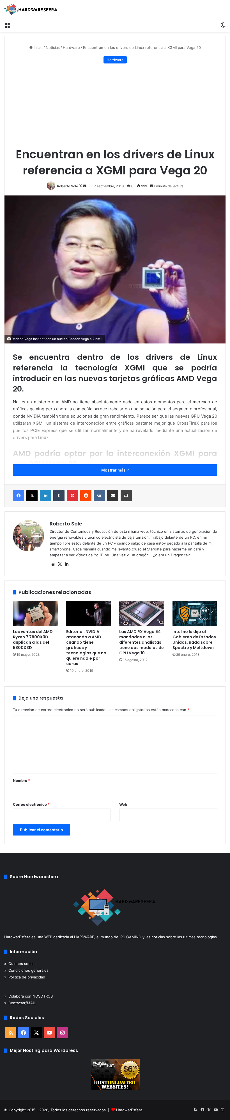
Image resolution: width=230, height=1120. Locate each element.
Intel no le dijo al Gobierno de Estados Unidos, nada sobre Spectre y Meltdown (194, 639)
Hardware (71, 47)
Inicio (38, 47)
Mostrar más (114, 470)
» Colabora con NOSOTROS (28, 996)
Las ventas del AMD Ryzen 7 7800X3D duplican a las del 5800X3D (33, 639)
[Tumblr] (59, 495)
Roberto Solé (67, 186)
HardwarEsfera (129, 1110)
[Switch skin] (223, 25)
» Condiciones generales (26, 970)
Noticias (53, 47)
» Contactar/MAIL (20, 1003)
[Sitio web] (53, 564)
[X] (32, 495)
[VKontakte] (99, 495)
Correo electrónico (31, 804)
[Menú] (7, 25)
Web (123, 804)
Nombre (21, 780)
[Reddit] (85, 495)
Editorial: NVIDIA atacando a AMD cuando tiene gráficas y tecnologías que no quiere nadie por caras (86, 647)
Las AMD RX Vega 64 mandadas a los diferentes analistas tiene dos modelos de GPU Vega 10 (141, 642)
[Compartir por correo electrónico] (112, 495)
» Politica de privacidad (24, 977)
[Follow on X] (81, 186)
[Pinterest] (72, 495)
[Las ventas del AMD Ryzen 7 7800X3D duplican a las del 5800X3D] (35, 613)
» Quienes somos (20, 963)
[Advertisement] (115, 105)
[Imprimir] (126, 495)
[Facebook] (18, 495)
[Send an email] (84, 186)
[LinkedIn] (45, 495)
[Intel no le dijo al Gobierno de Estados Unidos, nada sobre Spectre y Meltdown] (195, 613)
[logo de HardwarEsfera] (31, 9)
